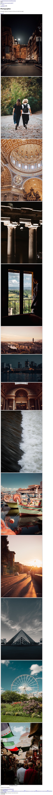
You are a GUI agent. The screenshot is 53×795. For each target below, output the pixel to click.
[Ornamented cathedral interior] (21, 170)
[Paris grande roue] (21, 691)
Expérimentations (6, 0)
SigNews (6, 790)
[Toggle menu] (6, 6)
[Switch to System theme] (3, 794)
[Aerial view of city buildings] (21, 295)
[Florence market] (21, 754)
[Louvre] (21, 629)
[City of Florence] (21, 340)
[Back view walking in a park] (21, 108)
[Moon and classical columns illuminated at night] (21, 232)
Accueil (1, 0)
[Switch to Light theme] (1, 794)
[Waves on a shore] (21, 441)
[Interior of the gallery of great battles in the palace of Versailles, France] (21, 396)
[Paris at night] (21, 368)
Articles (10, 0)
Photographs (12, 789)
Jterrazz (3, 790)
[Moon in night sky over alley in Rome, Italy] (21, 45)
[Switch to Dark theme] (4, 794)
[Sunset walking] (21, 566)
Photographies (13, 0)
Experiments (8, 789)
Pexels (1, 13)
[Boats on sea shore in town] (21, 504)
